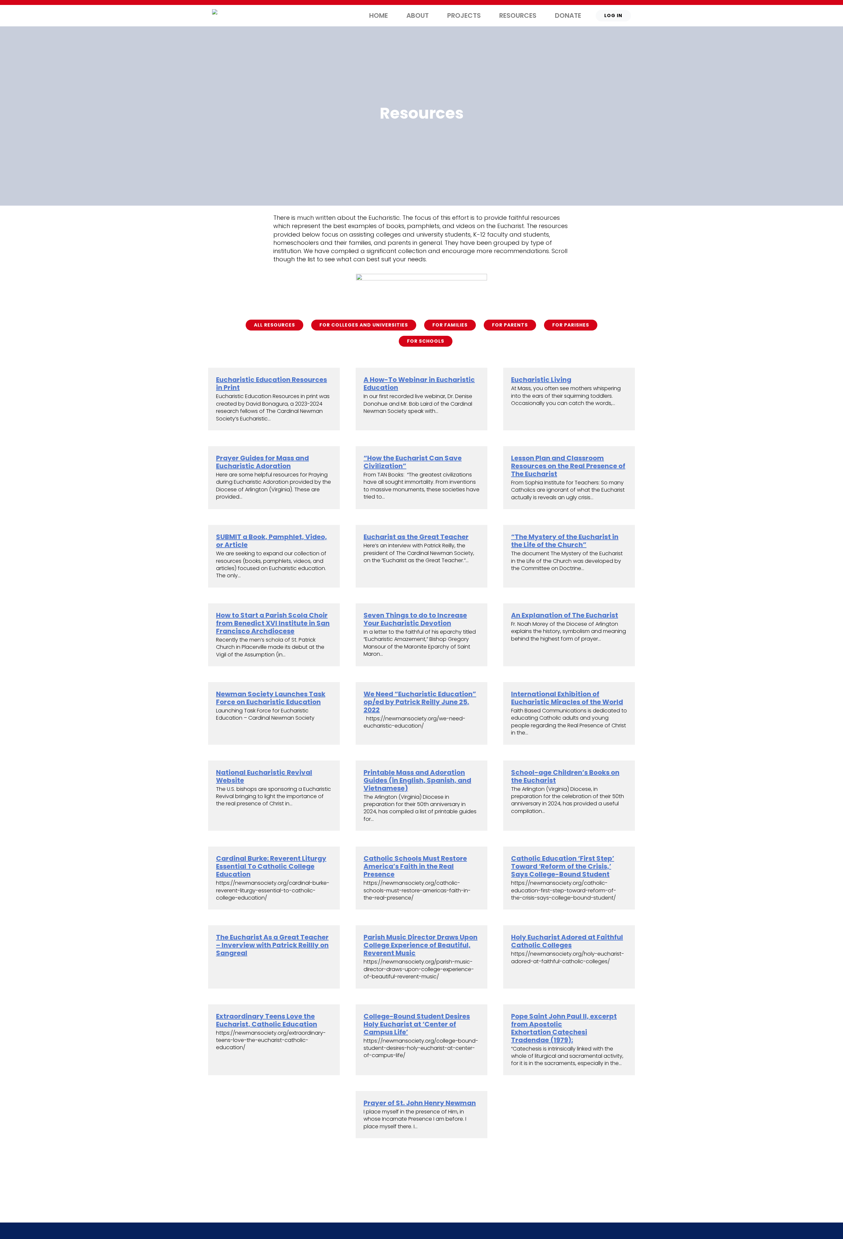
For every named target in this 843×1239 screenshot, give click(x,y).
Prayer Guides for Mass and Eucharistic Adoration (262, 462)
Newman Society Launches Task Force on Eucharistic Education (270, 697)
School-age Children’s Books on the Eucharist (565, 776)
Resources (517, 15)
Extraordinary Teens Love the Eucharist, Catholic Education (266, 1020)
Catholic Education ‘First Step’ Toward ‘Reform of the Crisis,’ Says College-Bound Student (562, 866)
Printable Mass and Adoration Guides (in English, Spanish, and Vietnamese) (417, 780)
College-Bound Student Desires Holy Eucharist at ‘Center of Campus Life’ (417, 1024)
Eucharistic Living (541, 379)
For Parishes (570, 325)
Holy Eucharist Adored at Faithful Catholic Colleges (567, 941)
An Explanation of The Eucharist (564, 615)
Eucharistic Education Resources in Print (271, 383)
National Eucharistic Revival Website (264, 776)
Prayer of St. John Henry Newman (420, 1103)
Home (378, 15)
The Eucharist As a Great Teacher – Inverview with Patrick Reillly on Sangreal (272, 945)
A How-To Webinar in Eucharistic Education (419, 383)
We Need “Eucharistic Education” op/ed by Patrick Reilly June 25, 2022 (420, 701)
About (417, 15)
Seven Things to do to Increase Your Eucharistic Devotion (415, 619)
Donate (568, 15)
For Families (450, 325)
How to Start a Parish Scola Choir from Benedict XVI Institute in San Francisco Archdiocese (273, 623)
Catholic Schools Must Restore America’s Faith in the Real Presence (415, 866)
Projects (464, 15)
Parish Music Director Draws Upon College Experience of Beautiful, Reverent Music (420, 945)
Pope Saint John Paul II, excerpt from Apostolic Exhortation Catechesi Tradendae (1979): (564, 1028)
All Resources (274, 325)
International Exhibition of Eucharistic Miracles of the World (567, 697)
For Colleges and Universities (363, 325)
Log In (613, 15)
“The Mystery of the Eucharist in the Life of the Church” (564, 540)
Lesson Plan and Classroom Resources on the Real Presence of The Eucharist (568, 465)
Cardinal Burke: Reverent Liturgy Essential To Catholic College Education (271, 866)
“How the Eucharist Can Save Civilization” (413, 462)
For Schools (425, 341)
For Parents (510, 325)
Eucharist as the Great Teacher (416, 536)
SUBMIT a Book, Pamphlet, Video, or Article (271, 540)
